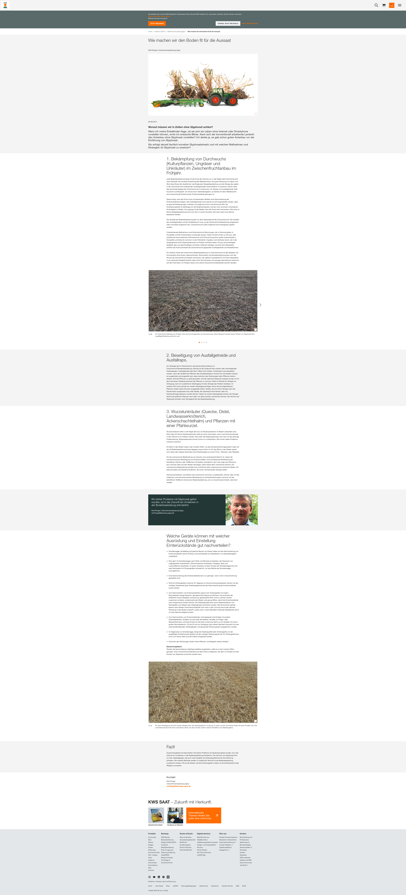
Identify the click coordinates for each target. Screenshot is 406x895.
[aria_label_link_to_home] (5, 5)
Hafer (150, 857)
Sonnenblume (153, 865)
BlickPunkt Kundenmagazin (185, 843)
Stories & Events (186, 834)
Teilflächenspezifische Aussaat (207, 842)
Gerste (150, 847)
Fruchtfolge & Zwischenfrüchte (166, 861)
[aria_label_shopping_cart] (384, 5)
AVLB (244, 886)
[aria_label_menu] (400, 5)
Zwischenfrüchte (154, 852)
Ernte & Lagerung (167, 850)
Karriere (243, 834)
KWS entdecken (245, 857)
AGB (237, 886)
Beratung (164, 834)
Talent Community (246, 863)
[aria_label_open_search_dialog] (376, 5)
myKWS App (201, 855)
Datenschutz (204, 886)
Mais (149, 840)
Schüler (242, 852)
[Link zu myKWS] (391, 5)
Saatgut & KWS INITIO (168, 842)
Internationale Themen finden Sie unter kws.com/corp (199, 815)
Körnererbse (152, 863)
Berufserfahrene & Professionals (246, 838)
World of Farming (185, 847)
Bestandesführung (167, 840)
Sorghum (151, 860)
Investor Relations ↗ (226, 845)
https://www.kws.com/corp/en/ (159, 16)
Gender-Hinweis (227, 886)
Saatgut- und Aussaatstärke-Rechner (206, 846)
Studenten (243, 855)
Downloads (159, 886)
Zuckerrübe (152, 837)
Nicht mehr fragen (250, 23)
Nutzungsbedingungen (188, 886)
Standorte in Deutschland (227, 840)
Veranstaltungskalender (187, 840)
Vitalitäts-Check (202, 840)
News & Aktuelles (185, 837)
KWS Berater (165, 837)
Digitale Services (203, 834)
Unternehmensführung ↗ (227, 842)
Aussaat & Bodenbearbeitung (167, 846)
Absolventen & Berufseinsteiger (245, 843)
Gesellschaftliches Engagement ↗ (225, 848)
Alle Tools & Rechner (204, 852)
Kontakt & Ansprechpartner (228, 837)
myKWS (175, 886)
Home (150, 886)
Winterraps (152, 850)
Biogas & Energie (167, 857)
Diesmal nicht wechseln (228, 23)
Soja (149, 868)
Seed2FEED (165, 855)
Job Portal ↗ (244, 865)
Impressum (215, 886)
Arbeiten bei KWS (246, 860)
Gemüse (151, 870)
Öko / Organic (153, 855)
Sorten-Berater (202, 850)
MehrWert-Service (203, 837)
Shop (168, 886)
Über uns (222, 834)
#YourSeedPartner (186, 850)
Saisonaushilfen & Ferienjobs (246, 848)
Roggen (151, 845)
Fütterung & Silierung (168, 852)
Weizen (150, 842)
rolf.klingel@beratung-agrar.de (179, 786)
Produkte (152, 834)
